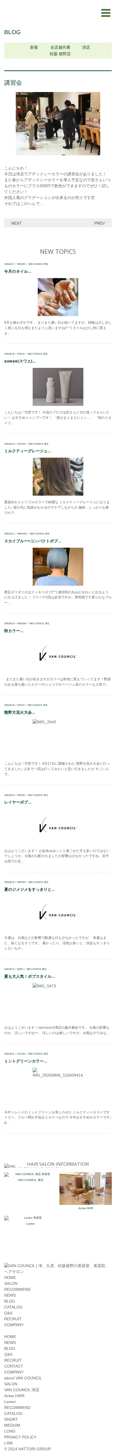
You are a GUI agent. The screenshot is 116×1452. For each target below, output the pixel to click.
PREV (99, 223)
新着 (34, 47)
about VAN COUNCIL (23, 1378)
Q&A (8, 1313)
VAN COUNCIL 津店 (38, 264)
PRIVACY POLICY (20, 1437)
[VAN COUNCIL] (58, 1271)
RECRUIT (13, 1319)
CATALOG (13, 1307)
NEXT (16, 223)
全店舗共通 (60, 47)
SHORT (11, 1419)
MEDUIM (12, 1425)
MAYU (20, 969)
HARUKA (21, 533)
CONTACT (13, 1366)
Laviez (30, 1223)
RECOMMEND (17, 1289)
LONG (9, 1431)
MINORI (21, 264)
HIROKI (21, 795)
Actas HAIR (85, 1208)
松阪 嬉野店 (60, 54)
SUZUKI (21, 443)
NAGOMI (21, 623)
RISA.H (20, 353)
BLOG (9, 1301)
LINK (8, 1443)
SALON (10, 1283)
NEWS (10, 1295)
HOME (10, 1277)
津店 (86, 47)
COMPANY (14, 1325)
